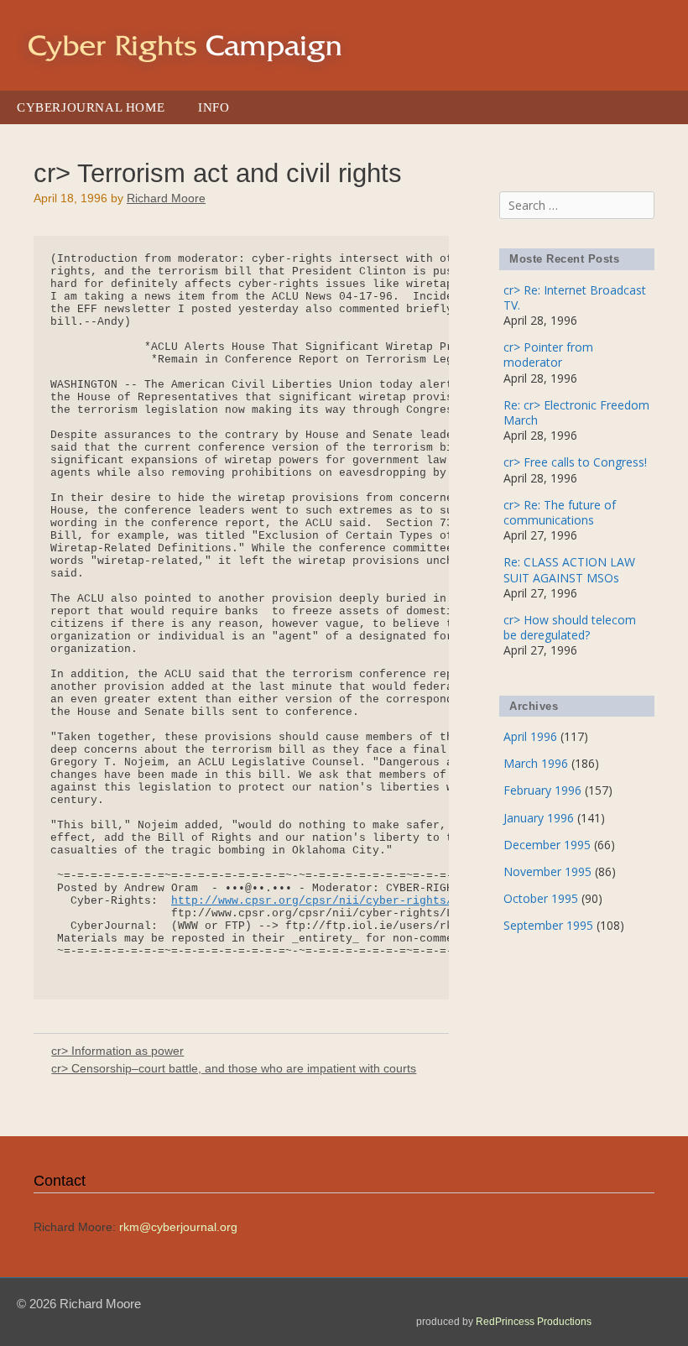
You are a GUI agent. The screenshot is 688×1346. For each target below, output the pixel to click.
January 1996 (538, 818)
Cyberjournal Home (90, 107)
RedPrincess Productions (534, 1322)
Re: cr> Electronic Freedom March (576, 412)
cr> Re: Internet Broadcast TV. (574, 297)
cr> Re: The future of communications (559, 512)
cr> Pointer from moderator (548, 354)
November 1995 (547, 871)
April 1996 (530, 736)
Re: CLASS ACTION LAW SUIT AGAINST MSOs (569, 569)
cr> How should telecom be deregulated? (569, 627)
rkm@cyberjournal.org (178, 1227)
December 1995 (547, 845)
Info (213, 107)
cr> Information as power (117, 1050)
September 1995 (548, 925)
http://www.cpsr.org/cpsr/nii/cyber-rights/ (312, 901)
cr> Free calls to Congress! (575, 462)
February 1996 (542, 790)
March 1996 (535, 763)
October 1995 (540, 898)
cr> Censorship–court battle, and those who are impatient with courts (233, 1068)
